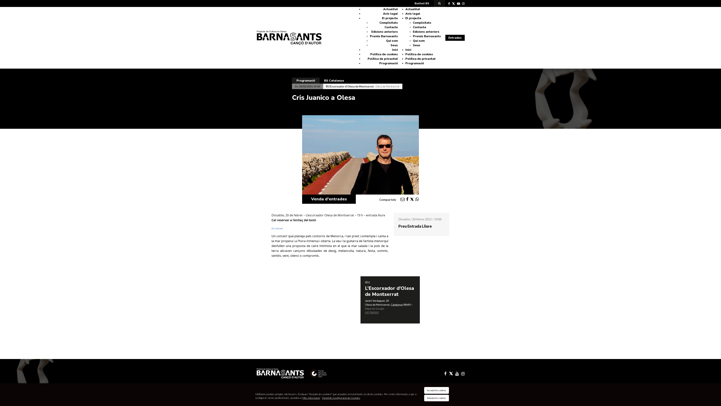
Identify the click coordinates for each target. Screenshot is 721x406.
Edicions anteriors (384, 32)
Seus (394, 45)
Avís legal (390, 14)
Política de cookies (384, 54)
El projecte (390, 18)
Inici (395, 50)
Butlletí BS (422, 3)
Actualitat (390, 9)
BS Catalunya (334, 81)
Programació (388, 63)
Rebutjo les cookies (436, 398)
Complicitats (388, 23)
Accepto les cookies (436, 390)
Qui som (392, 41)
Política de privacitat (383, 59)
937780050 (372, 312)
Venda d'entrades (329, 199)
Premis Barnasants (384, 36)
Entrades (455, 38)
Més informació (311, 397)
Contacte (391, 27)
